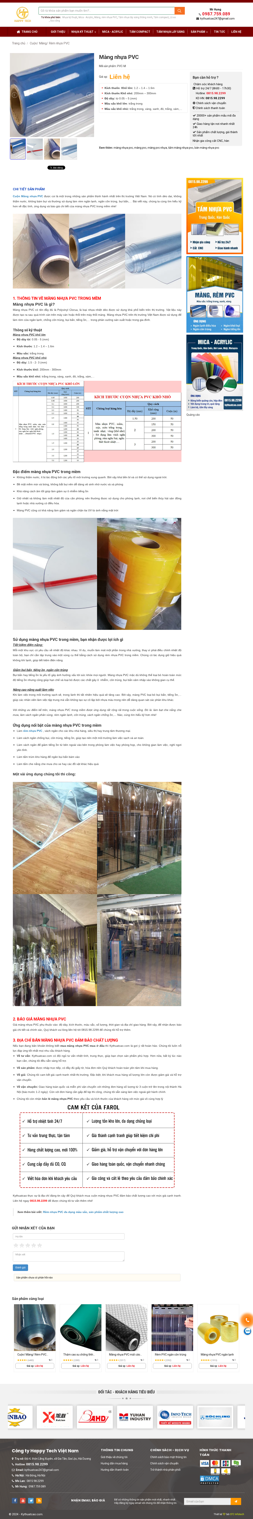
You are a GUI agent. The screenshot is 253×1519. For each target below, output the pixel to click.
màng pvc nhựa (157, 147)
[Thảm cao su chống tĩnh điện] (35, 1327)
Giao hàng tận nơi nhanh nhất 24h (214, 125)
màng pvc (140, 147)
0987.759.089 (216, 13)
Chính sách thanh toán (210, 108)
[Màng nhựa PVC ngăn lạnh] (172, 1327)
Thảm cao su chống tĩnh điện (32, 1355)
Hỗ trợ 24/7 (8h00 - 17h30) (213, 88)
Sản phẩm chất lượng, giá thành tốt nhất (215, 133)
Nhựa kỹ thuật (69, 17)
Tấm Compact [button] (139, 31)
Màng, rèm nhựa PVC (105, 17)
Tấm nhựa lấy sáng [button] (170, 31)
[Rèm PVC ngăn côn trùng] (126, 1327)
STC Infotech (237, 1514)
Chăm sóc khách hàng (208, 84)
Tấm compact (161, 17)
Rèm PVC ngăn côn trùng (124, 1354)
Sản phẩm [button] (198, 31)
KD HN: (210, 98)
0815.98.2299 (37, 1464)
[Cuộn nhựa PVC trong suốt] (218, 1327)
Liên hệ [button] (236, 31)
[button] (114, 1457)
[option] (35, 1338)
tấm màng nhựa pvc (180, 147)
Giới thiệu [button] (58, 31)
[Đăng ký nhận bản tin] (236, 1501)
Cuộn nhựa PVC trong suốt (217, 1354)
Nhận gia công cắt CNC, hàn (211, 141)
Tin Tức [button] (219, 31)
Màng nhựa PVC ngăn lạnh (171, 1354)
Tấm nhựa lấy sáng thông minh (135, 17)
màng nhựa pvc (123, 147)
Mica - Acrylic (85, 17)
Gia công (55, 20)
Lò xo (173, 17)
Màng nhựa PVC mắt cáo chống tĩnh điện (78, 1355)
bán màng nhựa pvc (206, 147)
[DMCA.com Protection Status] (209, 1480)
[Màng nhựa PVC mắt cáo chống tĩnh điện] (80, 1327)
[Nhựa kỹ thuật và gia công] (22, 14)
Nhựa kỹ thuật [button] (82, 31)
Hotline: (211, 93)
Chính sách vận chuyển (211, 103)
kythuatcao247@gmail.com (217, 18)
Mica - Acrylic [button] (112, 31)
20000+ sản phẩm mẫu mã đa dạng (214, 117)
